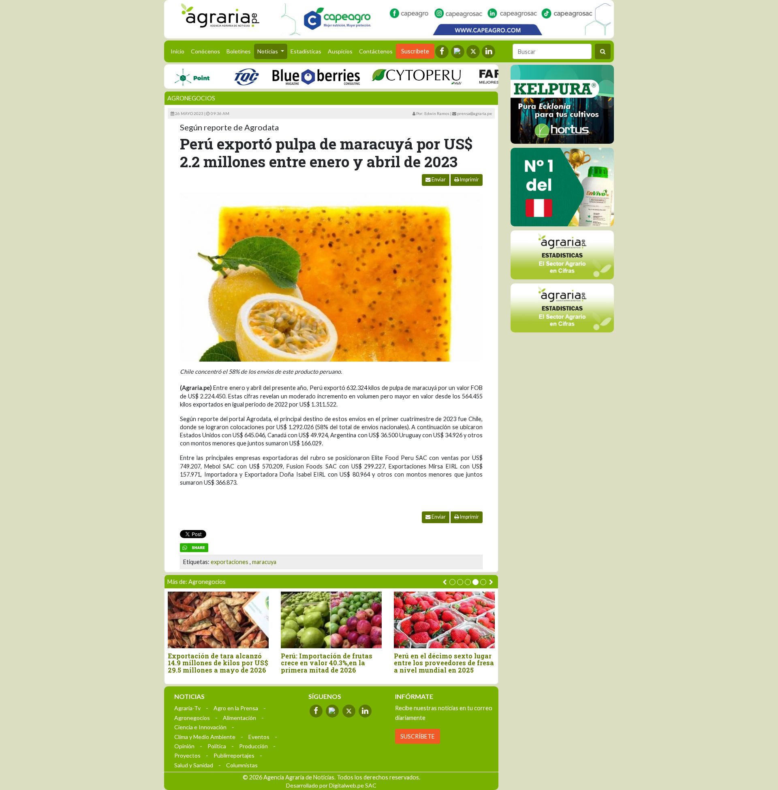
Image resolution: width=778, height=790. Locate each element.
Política (216, 746)
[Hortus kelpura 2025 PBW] (562, 104)
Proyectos (187, 755)
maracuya (264, 561)
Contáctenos (376, 51)
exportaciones (229, 561)
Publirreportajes (234, 755)
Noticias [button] (268, 51)
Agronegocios (191, 98)
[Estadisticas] (562, 254)
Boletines (239, 51)
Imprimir (469, 180)
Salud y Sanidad (193, 765)
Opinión (184, 746)
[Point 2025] (562, 187)
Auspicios (340, 51)
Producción (253, 746)
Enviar (438, 180)
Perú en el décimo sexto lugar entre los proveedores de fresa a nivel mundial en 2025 (444, 663)
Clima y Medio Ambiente (204, 736)
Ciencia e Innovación (200, 727)
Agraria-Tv (187, 708)
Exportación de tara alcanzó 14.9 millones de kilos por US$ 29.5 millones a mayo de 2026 (218, 663)
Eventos (258, 736)
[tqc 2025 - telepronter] (228, 76)
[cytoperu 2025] (399, 76)
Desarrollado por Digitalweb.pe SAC (331, 785)
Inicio (179, 51)
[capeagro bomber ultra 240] (446, 19)
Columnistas (242, 765)
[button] (452, 582)
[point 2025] (174, 76)
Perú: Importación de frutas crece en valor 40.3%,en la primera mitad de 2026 (326, 663)
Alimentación (239, 717)
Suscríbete (415, 51)
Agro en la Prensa (236, 708)
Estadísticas (306, 51)
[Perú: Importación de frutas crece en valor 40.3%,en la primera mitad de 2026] (331, 620)
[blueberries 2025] (298, 76)
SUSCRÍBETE (417, 736)
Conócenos (205, 51)
